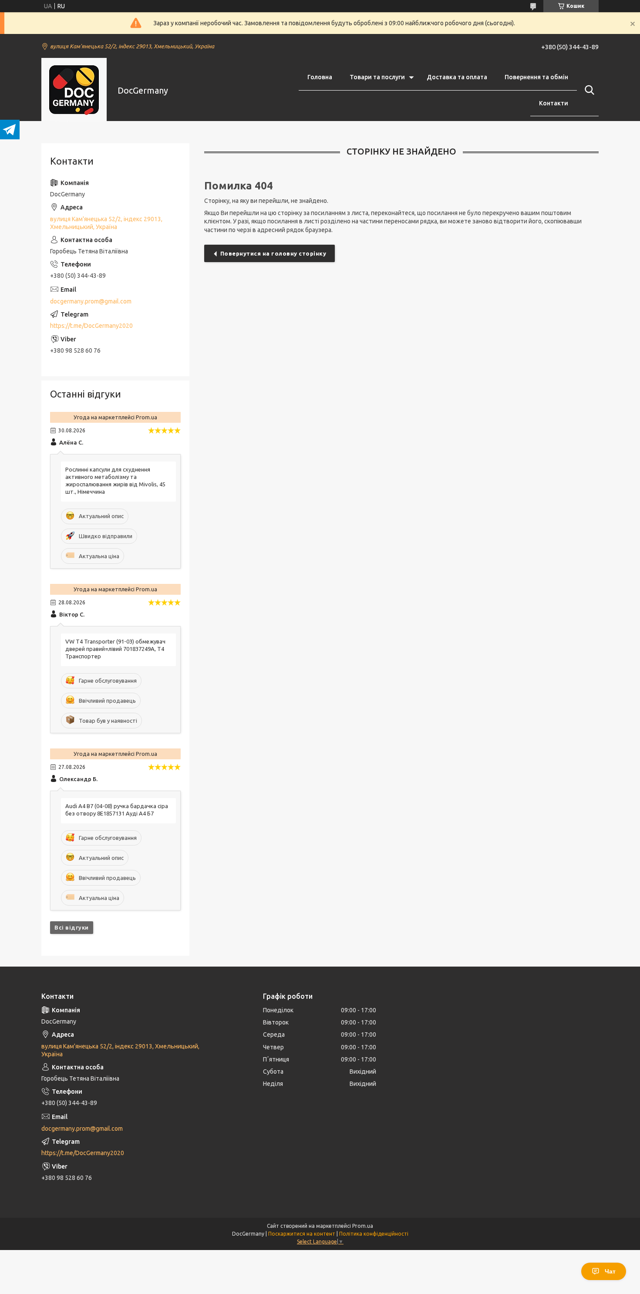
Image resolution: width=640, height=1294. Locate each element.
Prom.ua (362, 1226)
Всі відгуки (71, 927)
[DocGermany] (74, 90)
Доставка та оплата (457, 77)
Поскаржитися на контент (301, 1234)
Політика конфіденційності (373, 1234)
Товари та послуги (377, 77)
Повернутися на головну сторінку (273, 253)
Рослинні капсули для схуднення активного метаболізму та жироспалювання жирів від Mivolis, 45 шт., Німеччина (115, 480)
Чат (610, 1271)
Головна (319, 77)
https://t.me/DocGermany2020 (91, 325)
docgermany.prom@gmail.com (90, 301)
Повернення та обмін (536, 77)
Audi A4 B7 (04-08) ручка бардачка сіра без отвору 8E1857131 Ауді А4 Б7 (116, 809)
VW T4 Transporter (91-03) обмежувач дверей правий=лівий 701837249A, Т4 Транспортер (115, 648)
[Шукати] (588, 90)
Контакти (553, 103)
